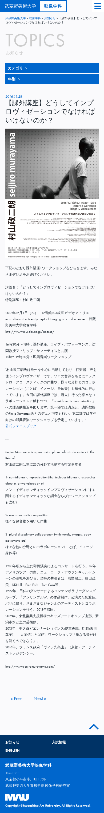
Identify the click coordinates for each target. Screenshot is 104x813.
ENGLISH (12, 750)
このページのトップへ (94, 725)
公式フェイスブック (21, 426)
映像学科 (53, 6)
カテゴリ (17, 68)
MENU (98, 6)
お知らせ (50, 18)
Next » (40, 698)
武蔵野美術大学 (15, 18)
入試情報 (59, 742)
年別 (14, 79)
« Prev (16, 698)
